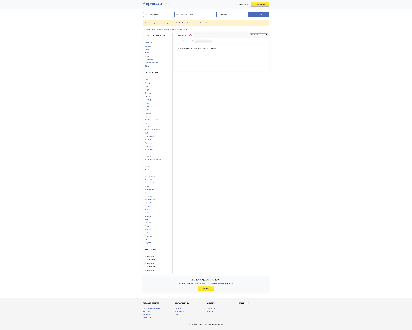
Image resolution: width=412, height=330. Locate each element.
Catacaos (148, 223)
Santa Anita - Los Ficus (153, 129)
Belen (147, 219)
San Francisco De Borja (153, 159)
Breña (147, 173)
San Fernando (150, 199)
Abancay (148, 229)
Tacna (147, 116)
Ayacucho (148, 143)
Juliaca (147, 126)
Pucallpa (148, 113)
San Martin (149, 149)
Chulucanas (149, 193)
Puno (147, 153)
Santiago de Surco (151, 119)
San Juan (148, 179)
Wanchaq (148, 216)
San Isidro (148, 196)
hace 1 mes (150, 263)
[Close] (266, 23)
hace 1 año (150, 270)
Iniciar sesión (211, 308)
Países (177, 314)
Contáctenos (179, 308)
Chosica (148, 166)
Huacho (147, 233)
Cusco (147, 110)
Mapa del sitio (179, 311)
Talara (147, 163)
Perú (148, 29)
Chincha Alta (149, 136)
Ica (146, 123)
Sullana (147, 133)
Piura (147, 103)
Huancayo (148, 100)
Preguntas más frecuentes (151, 308)
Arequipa (148, 83)
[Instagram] (242, 309)
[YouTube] (245, 309)
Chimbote (148, 106)
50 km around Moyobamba (202, 41)
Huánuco (148, 139)
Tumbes (148, 156)
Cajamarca (149, 146)
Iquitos (147, 96)
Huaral (147, 209)
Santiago (148, 206)
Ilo (146, 239)
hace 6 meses (151, 267)
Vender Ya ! (260, 4)
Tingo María (149, 243)
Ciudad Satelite (150, 183)
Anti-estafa (146, 311)
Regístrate (210, 311)
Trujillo (147, 90)
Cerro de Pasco (150, 176)
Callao (147, 86)
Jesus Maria (149, 203)
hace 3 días (150, 256)
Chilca (147, 186)
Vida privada (147, 317)
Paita (147, 226)
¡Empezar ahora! (206, 288)
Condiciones (147, 314)
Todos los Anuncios (184, 35)
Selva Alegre (149, 189)
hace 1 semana (151, 260)
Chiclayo (148, 93)
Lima (146, 80)
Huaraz (147, 169)
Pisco (147, 213)
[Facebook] (239, 309)
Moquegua (148, 236)
